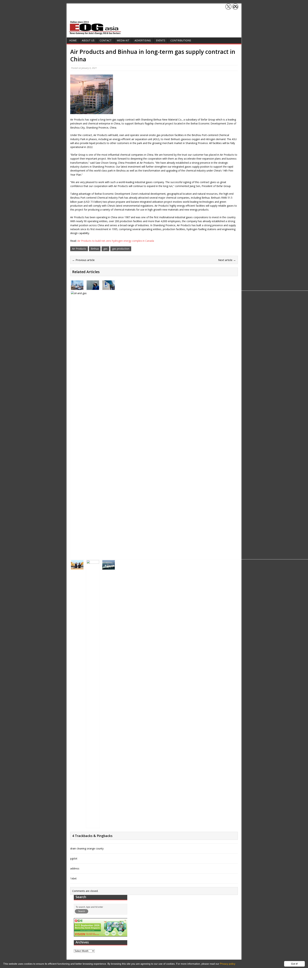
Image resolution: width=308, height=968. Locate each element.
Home (73, 40)
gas (105, 248)
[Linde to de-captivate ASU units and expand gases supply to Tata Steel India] (77, 287)
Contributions (180, 40)
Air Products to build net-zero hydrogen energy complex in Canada (115, 240)
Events (160, 40)
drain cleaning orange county (87, 848)
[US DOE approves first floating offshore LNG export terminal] (93, 825)
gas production (120, 248)
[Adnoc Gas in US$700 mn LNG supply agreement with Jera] (108, 567)
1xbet (73, 878)
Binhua (95, 248)
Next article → (227, 260)
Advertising (143, 40)
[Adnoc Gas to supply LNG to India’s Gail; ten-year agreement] (108, 287)
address (74, 868)
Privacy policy (227, 963)
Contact (106, 40)
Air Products (79, 248)
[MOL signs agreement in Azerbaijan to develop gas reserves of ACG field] (77, 567)
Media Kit (123, 40)
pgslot (73, 858)
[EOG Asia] (95, 33)
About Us (88, 40)
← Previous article (83, 260)
